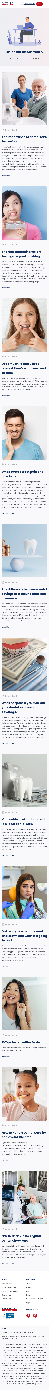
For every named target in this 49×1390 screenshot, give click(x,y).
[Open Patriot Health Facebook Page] (28, 1316)
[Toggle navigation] (46, 4)
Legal (28, 1302)
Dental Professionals (34, 1299)
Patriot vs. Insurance (10, 1291)
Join (39, 4)
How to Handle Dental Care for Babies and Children (24, 1135)
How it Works (7, 1284)
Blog (28, 1295)
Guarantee (6, 1295)
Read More (6, 176)
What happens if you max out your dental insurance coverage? (23, 707)
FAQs (28, 1291)
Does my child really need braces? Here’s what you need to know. (24, 368)
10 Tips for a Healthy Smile (21, 1042)
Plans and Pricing (9, 1287)
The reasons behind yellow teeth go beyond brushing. (21, 254)
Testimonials (7, 1299)
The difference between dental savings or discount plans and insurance (24, 593)
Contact (29, 1287)
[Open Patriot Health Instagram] (35, 1316)
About (28, 1284)
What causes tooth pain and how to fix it (23, 474)
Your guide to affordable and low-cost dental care (23, 821)
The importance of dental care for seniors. (24, 139)
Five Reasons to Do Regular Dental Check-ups (21, 1238)
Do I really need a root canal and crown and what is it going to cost (24, 935)
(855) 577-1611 (8, 1374)
